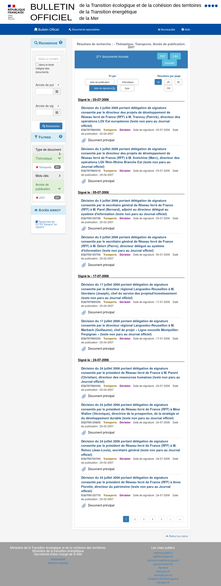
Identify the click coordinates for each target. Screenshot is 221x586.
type (127, 88)
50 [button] (178, 82)
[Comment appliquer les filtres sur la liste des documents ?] (60, 136)
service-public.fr (163, 552)
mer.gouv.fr (163, 582)
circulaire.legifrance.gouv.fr (163, 560)
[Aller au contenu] (210, 5)
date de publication (99, 82)
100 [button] (168, 88)
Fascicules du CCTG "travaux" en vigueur (46, 224)
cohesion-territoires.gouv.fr (163, 578)
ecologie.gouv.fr (163, 575)
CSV (175, 56)
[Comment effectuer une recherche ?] (60, 42)
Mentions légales (58, 563)
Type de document (48, 149)
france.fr (163, 567)
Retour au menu (178, 536)
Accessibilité (58, 559)
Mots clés (42, 175)
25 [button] (168, 82)
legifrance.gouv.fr (163, 556)
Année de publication (43, 186)
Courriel (169, 63)
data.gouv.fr (163, 571)
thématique (128, 82)
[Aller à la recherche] (213, 5)
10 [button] (158, 82)
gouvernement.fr (163, 564)
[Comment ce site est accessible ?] (206, 5)
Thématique (44, 158)
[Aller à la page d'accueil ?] (216, 5)
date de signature (103, 88)
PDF (162, 56)
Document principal (100, 140)
